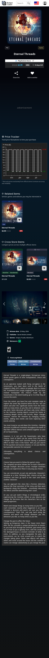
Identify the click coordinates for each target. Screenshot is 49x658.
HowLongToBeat (16, 358)
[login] (45, 3)
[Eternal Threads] (12, 216)
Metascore (14, 341)
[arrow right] (45, 304)
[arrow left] (4, 304)
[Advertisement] (24, 107)
